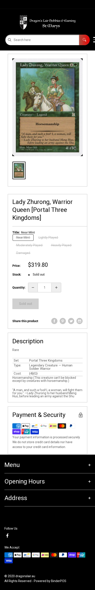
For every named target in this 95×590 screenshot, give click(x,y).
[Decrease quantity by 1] (33, 287)
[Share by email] (79, 321)
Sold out (25, 304)
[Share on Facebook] (54, 321)
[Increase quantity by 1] (56, 287)
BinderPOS (58, 581)
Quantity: (18, 287)
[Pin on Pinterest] (63, 321)
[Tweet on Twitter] (71, 321)
